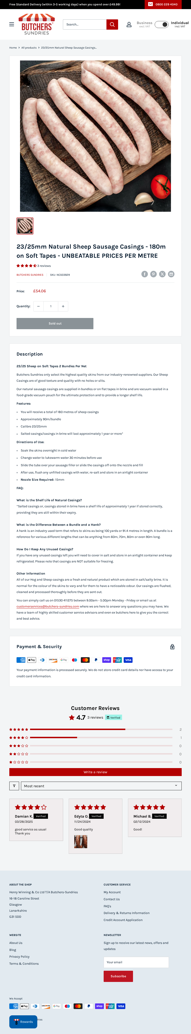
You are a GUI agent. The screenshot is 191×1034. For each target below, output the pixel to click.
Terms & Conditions (24, 964)
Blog (12, 950)
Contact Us (112, 899)
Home (13, 47)
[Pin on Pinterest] (153, 274)
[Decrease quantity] (38, 306)
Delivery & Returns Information (127, 913)
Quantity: (24, 306)
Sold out (55, 323)
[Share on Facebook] (144, 274)
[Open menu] (11, 24)
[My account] (129, 24)
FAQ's (107, 906)
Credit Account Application (123, 920)
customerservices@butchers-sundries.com (48, 606)
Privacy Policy (19, 957)
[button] (27, 266)
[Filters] (14, 786)
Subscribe (118, 976)
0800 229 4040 (166, 4)
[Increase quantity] (63, 306)
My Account (112, 892)
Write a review (95, 772)
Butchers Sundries (30, 274)
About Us (15, 943)
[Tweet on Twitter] (162, 274)
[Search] (112, 24)
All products (29, 47)
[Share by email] (171, 274)
